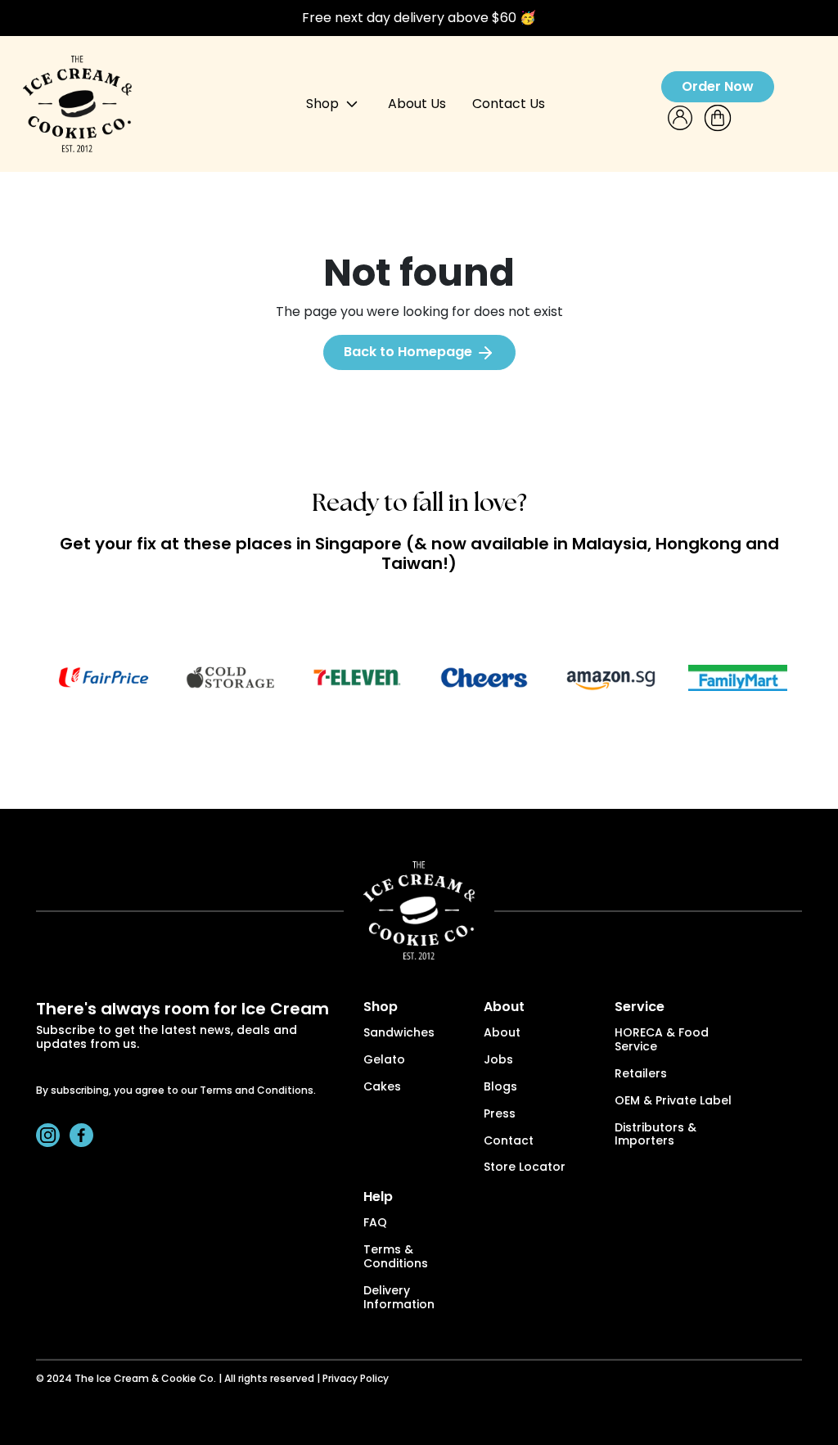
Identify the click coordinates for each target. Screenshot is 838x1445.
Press (500, 1115)
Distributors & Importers (655, 1135)
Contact (509, 1142)
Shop (324, 103)
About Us (417, 103)
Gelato (384, 1060)
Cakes (382, 1087)
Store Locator (524, 1168)
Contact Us (508, 103)
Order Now (718, 86)
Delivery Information (399, 1298)
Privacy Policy (355, 1379)
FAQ (375, 1223)
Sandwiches (399, 1033)
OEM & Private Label (673, 1101)
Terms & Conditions (395, 1257)
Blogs (500, 1087)
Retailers (641, 1074)
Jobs (498, 1060)
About (502, 1033)
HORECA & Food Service (662, 1040)
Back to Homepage (409, 351)
